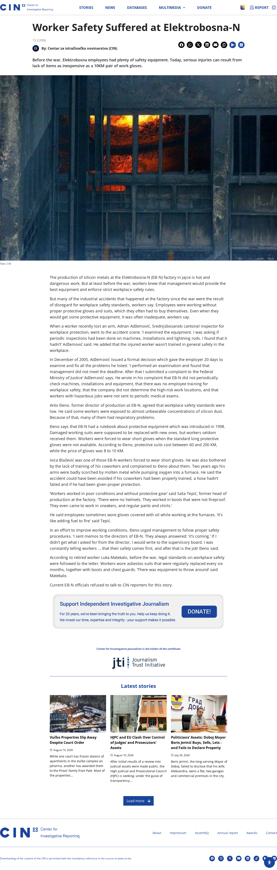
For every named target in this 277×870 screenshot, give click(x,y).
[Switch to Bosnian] (242, 7)
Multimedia (170, 7)
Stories (86, 7)
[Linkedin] (247, 858)
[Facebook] (212, 858)
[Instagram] (221, 858)
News (110, 7)
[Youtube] (239, 858)
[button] (181, 45)
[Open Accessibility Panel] (269, 862)
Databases (137, 7)
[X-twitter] (230, 858)
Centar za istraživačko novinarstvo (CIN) (82, 48)
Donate (204, 7)
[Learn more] (138, 630)
